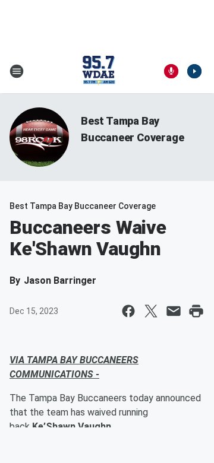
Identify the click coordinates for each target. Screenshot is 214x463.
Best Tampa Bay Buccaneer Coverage (83, 206)
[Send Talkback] (171, 71)
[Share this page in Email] (173, 311)
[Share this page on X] (151, 311)
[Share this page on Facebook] (128, 311)
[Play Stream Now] (194, 71)
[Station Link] (99, 71)
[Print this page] (196, 311)
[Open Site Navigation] (17, 71)
